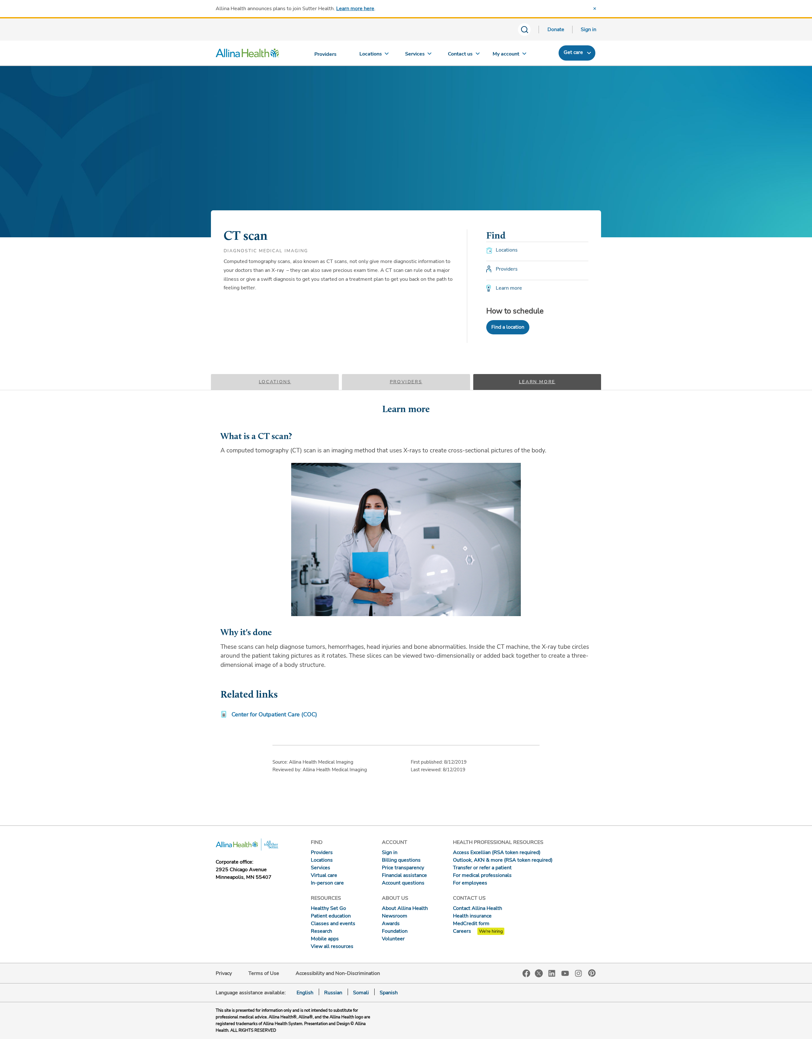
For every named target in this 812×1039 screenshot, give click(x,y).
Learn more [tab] (537, 382)
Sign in (588, 29)
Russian (333, 992)
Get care (573, 52)
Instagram (578, 972)
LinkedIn (551, 972)
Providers (406, 382)
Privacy (224, 973)
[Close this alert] (594, 8)
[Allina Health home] (247, 55)
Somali (361, 992)
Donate (555, 29)
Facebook (526, 973)
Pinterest (591, 973)
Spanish (389, 992)
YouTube (565, 972)
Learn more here (355, 8)
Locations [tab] (275, 382)
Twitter (539, 973)
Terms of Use (263, 973)
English (305, 992)
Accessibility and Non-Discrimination (338, 973)
